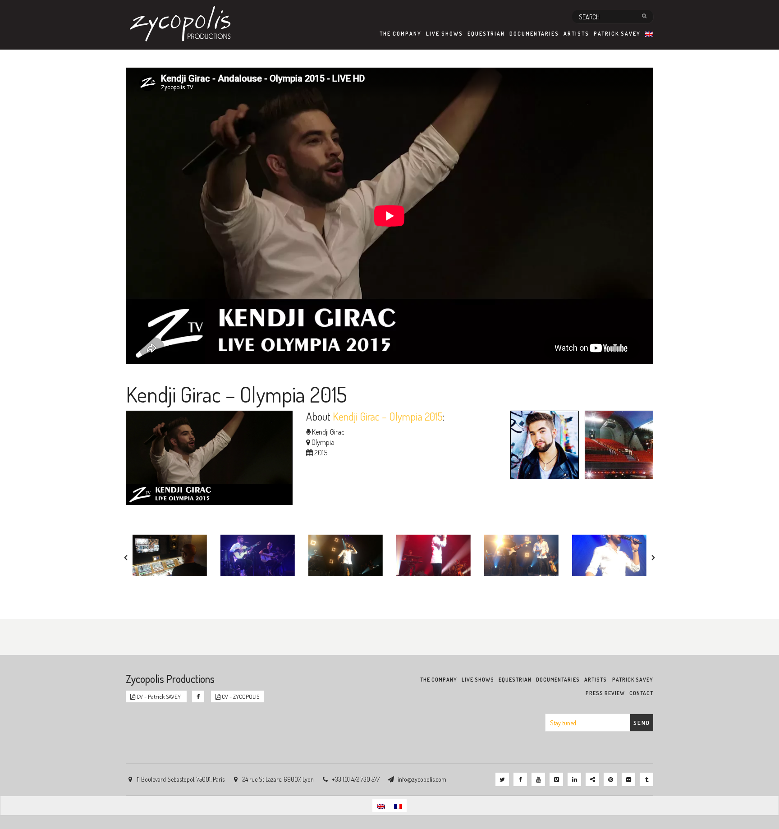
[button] (126, 557)
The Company (401, 33)
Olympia (323, 442)
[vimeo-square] (556, 779)
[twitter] (502, 779)
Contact (641, 693)
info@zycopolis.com (422, 779)
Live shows (444, 33)
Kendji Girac (328, 431)
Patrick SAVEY (617, 33)
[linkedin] (574, 779)
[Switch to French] (398, 805)
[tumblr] (646, 779)
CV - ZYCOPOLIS (239, 696)
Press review (605, 693)
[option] (170, 556)
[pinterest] (610, 779)
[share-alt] (592, 779)
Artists (576, 33)
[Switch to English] (381, 805)
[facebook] (520, 779)
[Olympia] (616, 446)
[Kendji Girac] (542, 446)
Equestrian (486, 33)
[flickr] (628, 779)
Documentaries (534, 33)
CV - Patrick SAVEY (158, 696)
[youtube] (538, 779)
